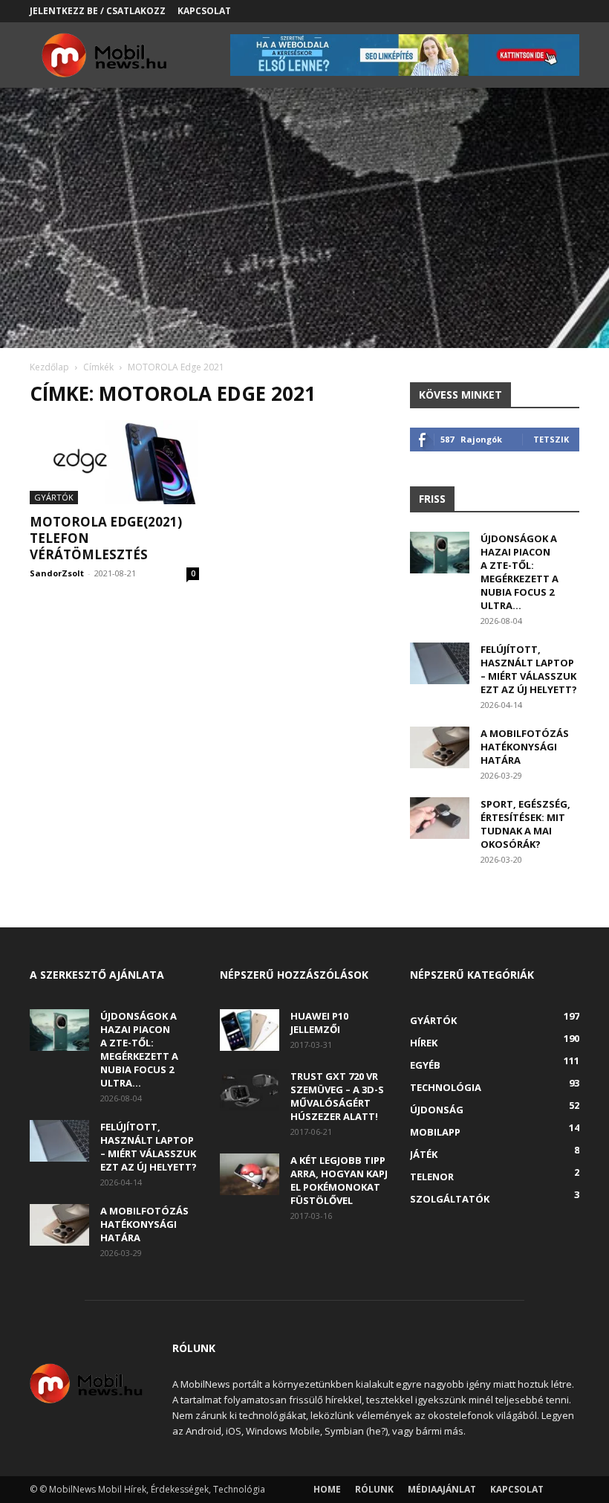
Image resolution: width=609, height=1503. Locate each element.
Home (327, 1489)
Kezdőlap (49, 367)
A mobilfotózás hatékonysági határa (525, 747)
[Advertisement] (304, 236)
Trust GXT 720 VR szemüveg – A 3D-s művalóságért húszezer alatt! (337, 1096)
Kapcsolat (204, 10)
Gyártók (54, 497)
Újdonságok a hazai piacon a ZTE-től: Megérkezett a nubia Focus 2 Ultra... (519, 572)
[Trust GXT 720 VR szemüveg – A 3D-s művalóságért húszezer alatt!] (249, 1090)
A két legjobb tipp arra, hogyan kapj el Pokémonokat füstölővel (339, 1180)
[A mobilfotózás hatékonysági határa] (439, 747)
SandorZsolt (57, 573)
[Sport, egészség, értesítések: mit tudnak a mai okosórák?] (439, 818)
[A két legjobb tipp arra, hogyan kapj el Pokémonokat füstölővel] (249, 1174)
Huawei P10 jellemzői (319, 1022)
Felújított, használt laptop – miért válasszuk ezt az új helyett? (529, 669)
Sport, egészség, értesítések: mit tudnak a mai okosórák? (525, 824)
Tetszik (551, 439)
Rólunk (374, 1489)
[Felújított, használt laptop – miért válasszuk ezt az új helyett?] (439, 663)
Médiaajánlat (442, 1489)
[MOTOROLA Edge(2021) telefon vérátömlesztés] (114, 462)
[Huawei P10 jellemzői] (249, 1030)
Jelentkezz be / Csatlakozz (98, 10)
